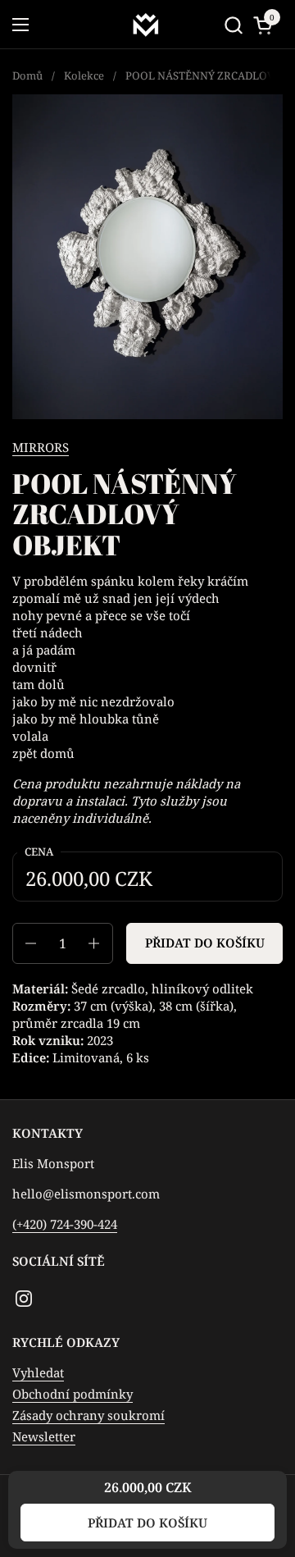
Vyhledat (38, 1372)
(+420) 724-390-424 (64, 1224)
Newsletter (43, 1436)
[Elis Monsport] (145, 24)
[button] (233, 25)
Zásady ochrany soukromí (88, 1415)
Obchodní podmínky (72, 1394)
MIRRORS (40, 447)
